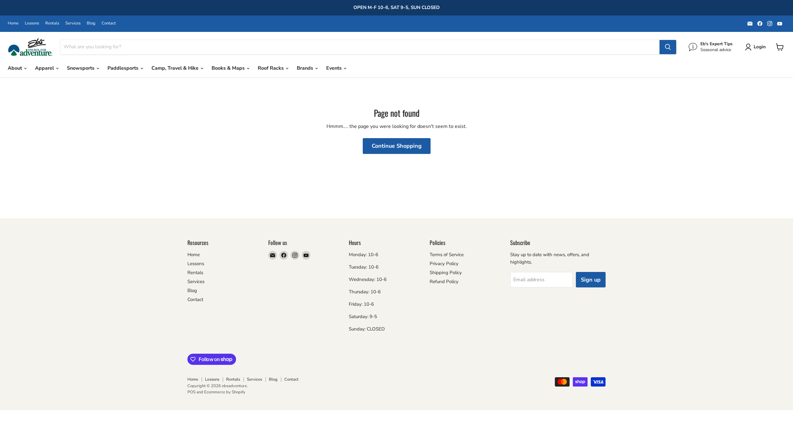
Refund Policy (444, 281)
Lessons (32, 23)
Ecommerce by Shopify (224, 392)
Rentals (52, 23)
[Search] (667, 47)
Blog (91, 23)
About (15, 68)
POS (191, 392)
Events (334, 68)
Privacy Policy (444, 263)
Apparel (45, 68)
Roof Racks (271, 68)
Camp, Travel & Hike (175, 68)
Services (73, 23)
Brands (305, 68)
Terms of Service (447, 254)
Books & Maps (229, 68)
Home (13, 23)
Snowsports (81, 68)
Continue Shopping (397, 146)
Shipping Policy (446, 272)
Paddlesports (123, 68)
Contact (109, 23)
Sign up (591, 279)
